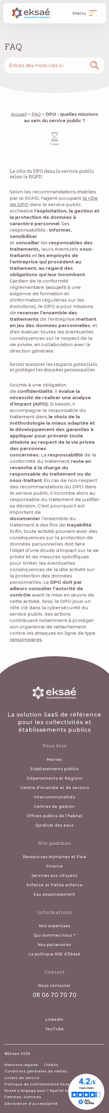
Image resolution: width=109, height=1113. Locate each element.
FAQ (36, 114)
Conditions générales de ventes (36, 1071)
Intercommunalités (54, 797)
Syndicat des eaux (54, 825)
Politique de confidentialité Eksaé (38, 1084)
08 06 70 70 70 (55, 995)
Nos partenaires (54, 944)
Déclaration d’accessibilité (31, 1103)
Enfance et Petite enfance (55, 885)
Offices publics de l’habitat (55, 816)
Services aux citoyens (54, 875)
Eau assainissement (54, 894)
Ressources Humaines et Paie (54, 856)
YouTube (54, 1029)
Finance (54, 866)
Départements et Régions (54, 778)
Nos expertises (54, 926)
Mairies (54, 759)
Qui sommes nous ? (55, 935)
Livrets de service (22, 1078)
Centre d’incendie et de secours (54, 787)
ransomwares (26, 639)
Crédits (51, 1065)
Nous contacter (54, 985)
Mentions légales (21, 1065)
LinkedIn (54, 1019)
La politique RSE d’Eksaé (55, 954)
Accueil (19, 114)
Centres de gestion (54, 806)
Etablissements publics (55, 769)
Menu (80, 13)
